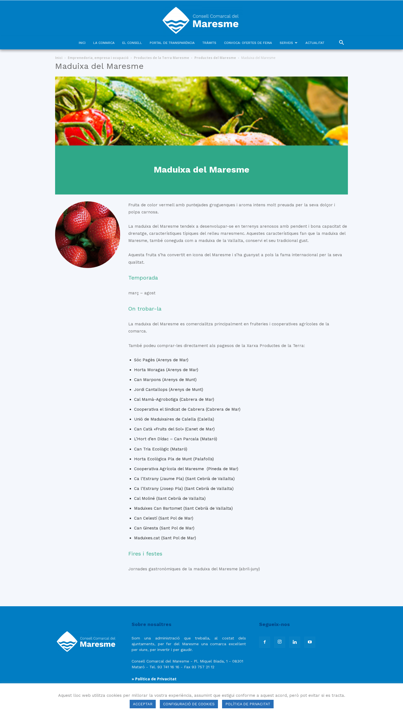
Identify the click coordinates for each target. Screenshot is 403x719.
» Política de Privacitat (154, 678)
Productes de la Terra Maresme (161, 57)
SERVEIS (286, 43)
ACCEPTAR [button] (142, 704)
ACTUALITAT (314, 43)
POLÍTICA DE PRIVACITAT (247, 704)
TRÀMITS (209, 43)
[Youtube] (309, 642)
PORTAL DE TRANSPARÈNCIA (172, 43)
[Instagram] (279, 642)
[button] (341, 43)
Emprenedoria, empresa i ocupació (98, 57)
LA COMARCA (104, 43)
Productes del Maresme (215, 57)
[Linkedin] (294, 642)
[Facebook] (264, 642)
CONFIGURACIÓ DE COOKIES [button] (189, 704)
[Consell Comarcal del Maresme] (201, 18)
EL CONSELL (132, 43)
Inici (59, 57)
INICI (82, 43)
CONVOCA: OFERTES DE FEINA (248, 43)
